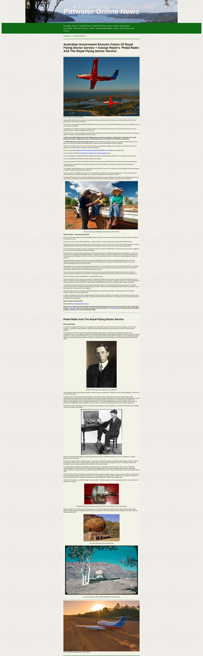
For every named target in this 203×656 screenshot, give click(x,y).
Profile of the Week (99, 26)
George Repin (113, 308)
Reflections (73, 308)
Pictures (85, 28)
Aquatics (92, 28)
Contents (75, 26)
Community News (85, 26)
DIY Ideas (127, 28)
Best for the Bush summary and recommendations (92, 153)
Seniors (127, 26)
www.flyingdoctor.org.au (81, 304)
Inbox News (77, 28)
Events (116, 28)
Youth (122, 26)
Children (116, 26)
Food (121, 28)
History (109, 26)
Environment (67, 28)
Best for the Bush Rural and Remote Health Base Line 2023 (94, 150)
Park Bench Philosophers (104, 28)
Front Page (67, 26)
